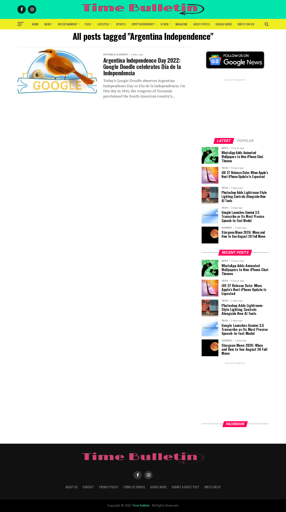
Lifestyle (103, 24)
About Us (72, 487)
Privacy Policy (108, 487)
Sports (121, 24)
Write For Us (246, 24)
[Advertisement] (235, 108)
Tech (87, 24)
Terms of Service (134, 487)
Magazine (181, 24)
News (47, 24)
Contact (88, 487)
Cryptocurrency (142, 24)
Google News (223, 24)
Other (165, 24)
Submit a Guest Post (185, 487)
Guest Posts (201, 24)
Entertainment (67, 24)
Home (35, 24)
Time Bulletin (141, 505)
